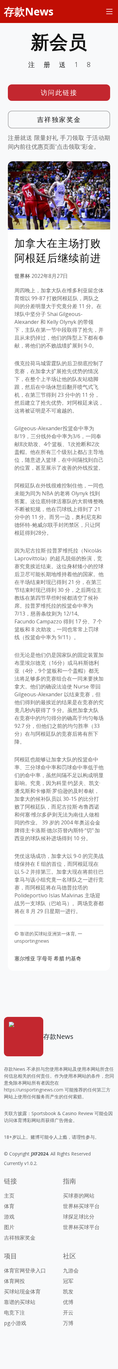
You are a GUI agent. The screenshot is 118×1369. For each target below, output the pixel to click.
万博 (68, 1323)
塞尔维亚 (24, 958)
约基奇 (73, 958)
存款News (28, 11)
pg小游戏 (15, 1323)
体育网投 (14, 1281)
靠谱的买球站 (19, 1302)
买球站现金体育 (22, 1291)
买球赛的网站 (78, 1195)
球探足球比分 (78, 1216)
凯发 (68, 1291)
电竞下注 (14, 1312)
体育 (9, 1206)
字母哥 (44, 958)
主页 (9, 1195)
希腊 (59, 958)
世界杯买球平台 (81, 1206)
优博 (68, 1302)
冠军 (68, 1281)
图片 (9, 1227)
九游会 (71, 1270)
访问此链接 (59, 92)
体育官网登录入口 (25, 1270)
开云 (68, 1312)
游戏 (9, 1216)
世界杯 (22, 276)
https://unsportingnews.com (33, 1090)
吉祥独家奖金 (59, 119)
